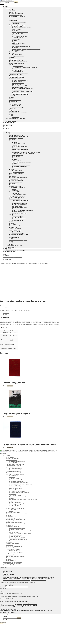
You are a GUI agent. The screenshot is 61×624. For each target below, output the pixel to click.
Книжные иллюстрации (19, 34)
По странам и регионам (19, 36)
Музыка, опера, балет (18, 43)
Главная (2, 263)
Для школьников (17, 54)
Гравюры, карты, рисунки (14, 120)
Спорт (11, 110)
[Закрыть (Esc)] (5, 622)
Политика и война (14, 78)
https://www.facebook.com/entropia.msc (25, 605)
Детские (11, 53)
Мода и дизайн (16, 29)
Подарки (11, 97)
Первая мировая (17, 90)
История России (17, 70)
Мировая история (17, 71)
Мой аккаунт (7, 248)
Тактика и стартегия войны (20, 94)
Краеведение (13, 101)
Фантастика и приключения (18, 61)
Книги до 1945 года (15, 51)
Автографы (12, 95)
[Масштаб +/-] (0, 622)
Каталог (5, 6)
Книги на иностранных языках (18, 103)
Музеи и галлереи (17, 37)
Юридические (13, 59)
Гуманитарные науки (15, 74)
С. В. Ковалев (13, 335)
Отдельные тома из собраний (18, 112)
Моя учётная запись (9, 615)
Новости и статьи (8, 124)
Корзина (6, 619)
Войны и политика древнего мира (22, 88)
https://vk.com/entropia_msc (17, 607)
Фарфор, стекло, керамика (20, 32)
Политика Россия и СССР (19, 86)
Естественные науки (15, 15)
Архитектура (16, 39)
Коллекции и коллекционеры (21, 46)
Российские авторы (18, 107)
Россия (14, 19)
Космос (11, 114)
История (11, 9)
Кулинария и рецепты (16, 60)
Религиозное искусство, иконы (21, 27)
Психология (12, 57)
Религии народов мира (16, 13)
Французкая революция (19, 87)
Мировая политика (18, 83)
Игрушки (15, 42)
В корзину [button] (10, 385)
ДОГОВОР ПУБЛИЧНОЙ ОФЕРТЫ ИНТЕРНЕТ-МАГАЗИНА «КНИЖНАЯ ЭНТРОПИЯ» (27, 578)
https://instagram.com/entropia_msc (26, 604)
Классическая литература (17, 16)
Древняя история (17, 66)
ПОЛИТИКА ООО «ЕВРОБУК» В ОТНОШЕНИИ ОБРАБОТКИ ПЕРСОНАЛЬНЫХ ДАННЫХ (28, 577)
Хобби (11, 115)
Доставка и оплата (9, 122)
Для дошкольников (18, 56)
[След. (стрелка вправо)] (2, 623)
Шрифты (14, 40)
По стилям (15, 30)
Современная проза (15, 104)
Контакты (6, 128)
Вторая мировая (17, 84)
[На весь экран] (2, 622)
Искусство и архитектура (17, 25)
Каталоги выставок (18, 50)
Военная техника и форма (20, 80)
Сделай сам (12, 108)
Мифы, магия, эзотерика (16, 63)
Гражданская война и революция (22, 91)
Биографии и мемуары (19, 22)
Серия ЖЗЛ (15, 23)
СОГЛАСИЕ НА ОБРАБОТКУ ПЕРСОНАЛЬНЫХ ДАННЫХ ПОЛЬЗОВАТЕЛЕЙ (24, 580)
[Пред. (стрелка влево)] (0, 623)
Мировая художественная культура (26, 67)
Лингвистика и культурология (18, 73)
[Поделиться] (3, 622)
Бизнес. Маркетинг (15, 100)
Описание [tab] (6, 313)
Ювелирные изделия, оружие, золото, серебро (26, 49)
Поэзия (11, 98)
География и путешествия (17, 77)
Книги (8, 8)
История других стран (19, 68)
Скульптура (15, 44)
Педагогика (13, 348)
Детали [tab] (5, 314)
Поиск (16, 2)
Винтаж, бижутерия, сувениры (15, 118)
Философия (12, 12)
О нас (4, 127)
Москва (12, 344)
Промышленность (14, 111)
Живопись (15, 47)
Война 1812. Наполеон (18, 81)
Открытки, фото (11, 121)
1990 (11, 340)
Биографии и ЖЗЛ (14, 20)
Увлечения (15, 117)
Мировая (15, 17)
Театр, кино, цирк (17, 33)
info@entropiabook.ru (23, 601)
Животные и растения (16, 76)
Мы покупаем (7, 125)
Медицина (12, 10)
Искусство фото (17, 26)
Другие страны (16, 105)
